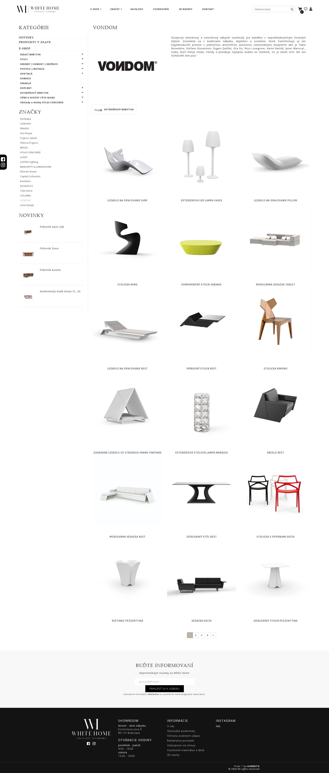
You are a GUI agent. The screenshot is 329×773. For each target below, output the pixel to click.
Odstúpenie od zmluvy (181, 745)
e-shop (94, 9)
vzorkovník (161, 9)
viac (218, 725)
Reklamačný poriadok (180, 740)
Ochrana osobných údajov (183, 735)
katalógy (137, 9)
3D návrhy (185, 9)
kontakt (208, 9)
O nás (170, 726)
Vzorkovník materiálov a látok (185, 750)
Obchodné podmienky (181, 731)
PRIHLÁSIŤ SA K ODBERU (165, 688)
